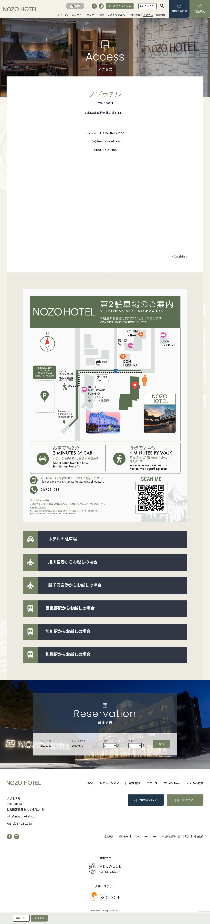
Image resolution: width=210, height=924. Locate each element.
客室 (102, 14)
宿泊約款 (198, 836)
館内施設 (135, 14)
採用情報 (123, 836)
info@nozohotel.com (22, 816)
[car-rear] (30, 539)
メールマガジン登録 (119, 6)
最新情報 (161, 14)
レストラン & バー (117, 14)
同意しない (21, 918)
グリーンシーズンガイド (70, 14)
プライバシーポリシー (144, 836)
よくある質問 (195, 783)
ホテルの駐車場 (62, 539)
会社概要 (109, 836)
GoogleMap (180, 256)
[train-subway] (30, 608)
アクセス (148, 14)
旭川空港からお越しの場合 (72, 562)
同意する (39, 918)
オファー (92, 14)
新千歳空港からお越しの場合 (75, 585)
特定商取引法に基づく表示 (175, 836)
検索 (161, 743)
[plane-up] (30, 562)
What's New (172, 783)
